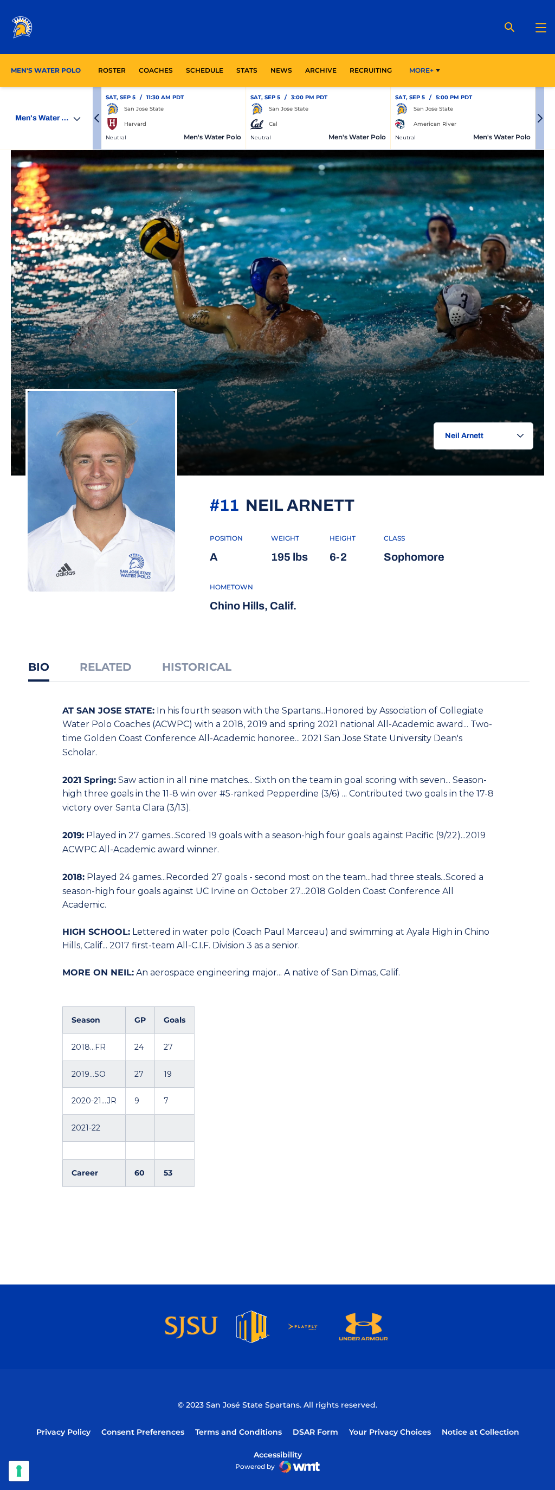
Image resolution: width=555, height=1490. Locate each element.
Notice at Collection (480, 1432)
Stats (250, 70)
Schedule (204, 70)
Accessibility (278, 1454)
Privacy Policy (63, 1432)
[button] (97, 118)
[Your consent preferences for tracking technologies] (19, 1471)
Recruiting (371, 70)
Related (106, 666)
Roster (112, 70)
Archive (321, 70)
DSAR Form (315, 1432)
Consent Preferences (142, 1432)
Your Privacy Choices (390, 1432)
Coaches (156, 70)
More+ (421, 70)
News (281, 70)
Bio (38, 666)
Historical (196, 666)
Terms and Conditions (238, 1432)
